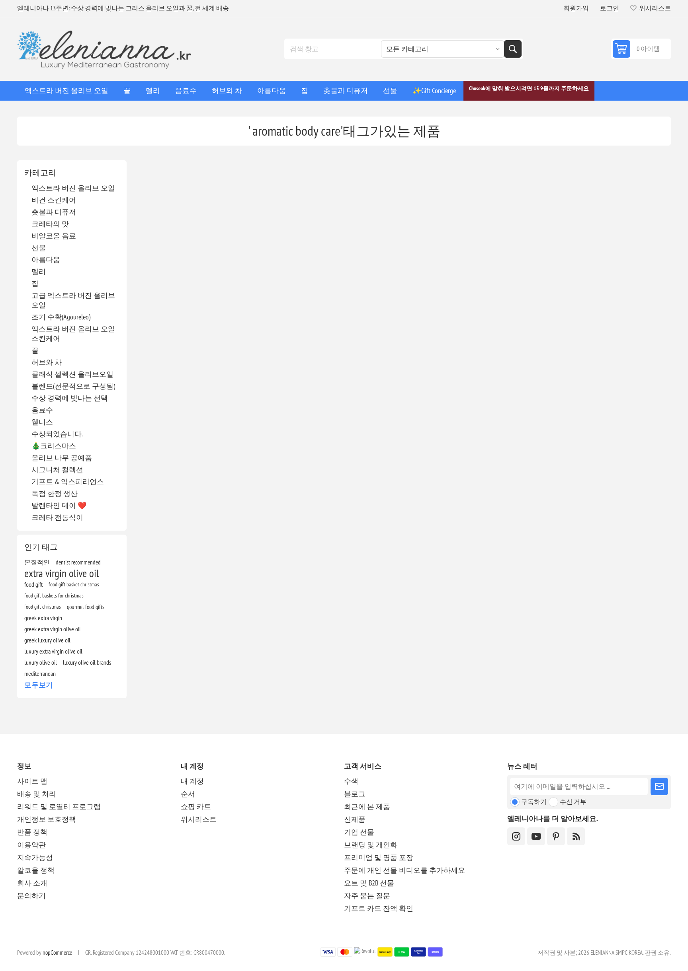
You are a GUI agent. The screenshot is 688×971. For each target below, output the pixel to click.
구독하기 (534, 802)
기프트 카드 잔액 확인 (378, 908)
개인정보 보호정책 (46, 819)
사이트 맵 (32, 781)
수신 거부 (573, 802)
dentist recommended (78, 562)
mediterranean (40, 673)
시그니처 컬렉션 (57, 469)
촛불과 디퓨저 (53, 211)
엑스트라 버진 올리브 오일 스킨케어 (73, 333)
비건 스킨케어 (53, 199)
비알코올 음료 (53, 235)
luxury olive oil (40, 662)
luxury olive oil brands (87, 662)
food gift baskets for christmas (54, 595)
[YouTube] (536, 836)
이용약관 (31, 844)
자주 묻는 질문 (367, 895)
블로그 (355, 793)
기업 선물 (359, 832)
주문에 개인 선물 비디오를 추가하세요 (404, 870)
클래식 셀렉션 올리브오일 (72, 374)
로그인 (609, 8)
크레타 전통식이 (57, 517)
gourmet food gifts (85, 607)
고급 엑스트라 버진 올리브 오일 (73, 300)
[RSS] (576, 836)
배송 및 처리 (36, 793)
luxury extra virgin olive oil (53, 651)
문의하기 (31, 895)
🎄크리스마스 (53, 445)
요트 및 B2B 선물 (369, 882)
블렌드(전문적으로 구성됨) (73, 386)
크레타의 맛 (50, 223)
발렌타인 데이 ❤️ (58, 505)
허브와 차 (46, 362)
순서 (188, 793)
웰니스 (42, 421)
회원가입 (576, 8)
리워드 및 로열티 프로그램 (59, 806)
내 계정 (192, 781)
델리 (38, 271)
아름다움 (45, 259)
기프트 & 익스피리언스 (67, 481)
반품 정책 (32, 832)
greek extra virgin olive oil (52, 629)
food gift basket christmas (74, 584)
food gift (33, 584)
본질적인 (37, 562)
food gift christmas (42, 606)
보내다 (659, 786)
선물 (38, 247)
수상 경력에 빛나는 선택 (69, 398)
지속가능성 (35, 857)
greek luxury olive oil (47, 640)
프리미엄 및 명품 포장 (378, 857)
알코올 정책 (36, 870)
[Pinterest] (556, 836)
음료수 (42, 409)
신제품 (355, 819)
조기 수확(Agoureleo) (60, 316)
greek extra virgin (43, 618)
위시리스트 (199, 819)
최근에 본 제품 (367, 806)
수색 (513, 49)
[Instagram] (516, 836)
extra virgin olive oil (61, 573)
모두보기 (38, 684)
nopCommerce (57, 952)
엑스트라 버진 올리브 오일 (73, 188)
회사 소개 (32, 882)
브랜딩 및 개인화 (370, 844)
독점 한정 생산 (54, 493)
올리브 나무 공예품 (61, 457)
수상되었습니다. (57, 433)
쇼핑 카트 (196, 806)
